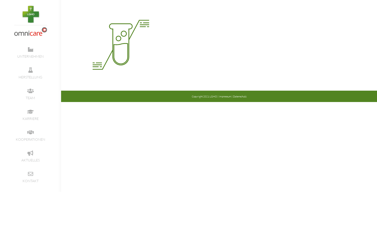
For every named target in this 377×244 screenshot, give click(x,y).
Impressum (225, 96)
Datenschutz (240, 96)
